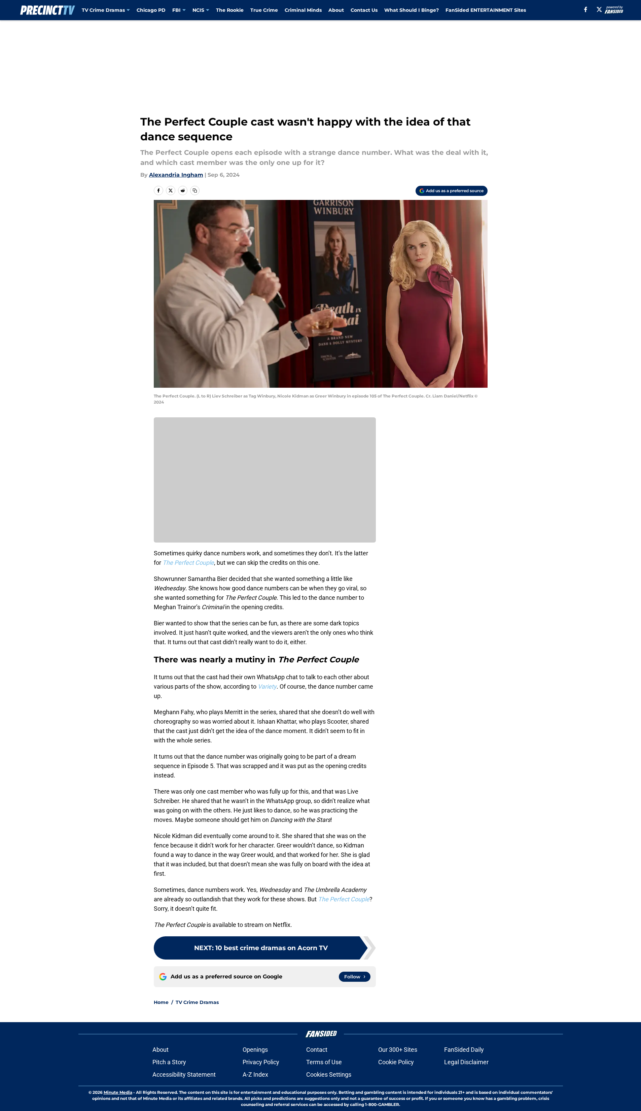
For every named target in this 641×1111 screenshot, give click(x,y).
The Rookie (230, 10)
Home (161, 1002)
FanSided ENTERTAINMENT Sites (486, 10)
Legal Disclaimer (466, 1062)
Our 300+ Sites (397, 1049)
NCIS (198, 10)
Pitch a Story (169, 1062)
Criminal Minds (303, 10)
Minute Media (118, 1092)
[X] (599, 9)
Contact (316, 1049)
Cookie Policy (396, 1062)
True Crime (264, 10)
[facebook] (585, 9)
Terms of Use (324, 1062)
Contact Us (364, 10)
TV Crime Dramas (103, 10)
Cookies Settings (328, 1074)
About (336, 10)
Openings (255, 1049)
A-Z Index (255, 1074)
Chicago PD (151, 10)
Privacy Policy (261, 1062)
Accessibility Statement (184, 1074)
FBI (176, 10)
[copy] (195, 190)
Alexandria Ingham (176, 175)
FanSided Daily (464, 1049)
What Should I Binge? (411, 10)
